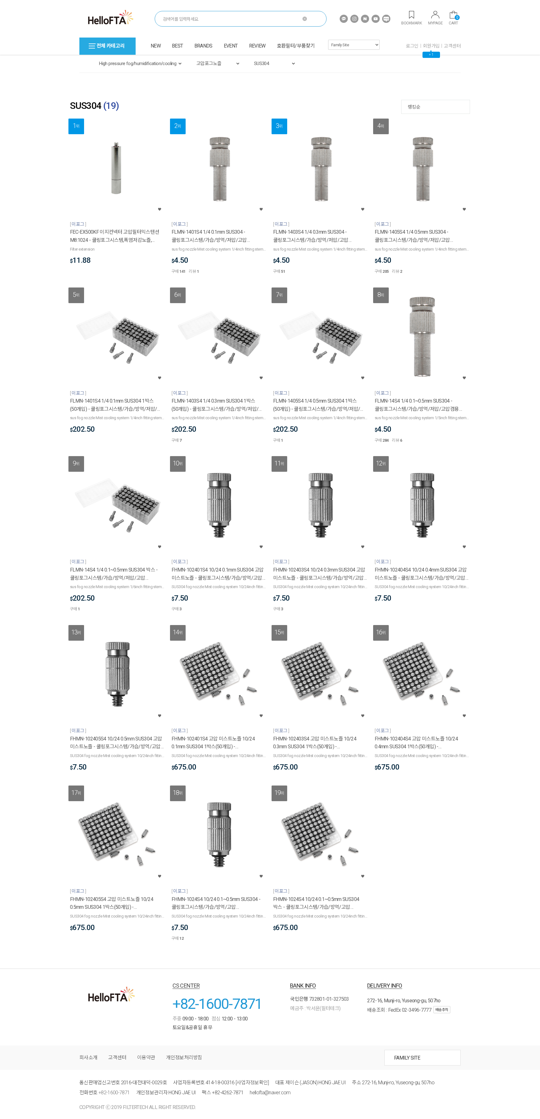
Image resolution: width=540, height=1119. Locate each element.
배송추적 (441, 1010)
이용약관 (146, 1058)
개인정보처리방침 (184, 1058)
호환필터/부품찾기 (296, 46)
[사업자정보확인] (252, 1083)
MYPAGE (435, 23)
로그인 (412, 46)
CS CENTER (186, 985)
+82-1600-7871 (217, 1003)
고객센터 (452, 46)
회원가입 (431, 46)
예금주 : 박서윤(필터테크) (315, 1008)
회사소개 (88, 1058)
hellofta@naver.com (270, 1093)
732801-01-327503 (329, 999)
